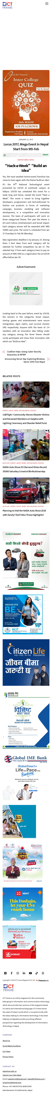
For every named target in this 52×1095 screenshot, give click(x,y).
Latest (11, 410)
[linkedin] (24, 973)
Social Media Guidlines (12, 1046)
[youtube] (30, 973)
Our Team (6, 1051)
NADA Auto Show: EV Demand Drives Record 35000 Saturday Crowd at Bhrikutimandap (25, 469)
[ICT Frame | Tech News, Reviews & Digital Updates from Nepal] (7, 7)
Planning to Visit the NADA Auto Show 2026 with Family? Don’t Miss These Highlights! (24, 513)
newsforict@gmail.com (17, 1079)
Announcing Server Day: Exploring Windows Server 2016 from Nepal (25, 361)
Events (5, 410)
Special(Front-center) (27, 410)
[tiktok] (36, 973)
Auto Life (6, 463)
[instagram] (18, 973)
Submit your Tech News (12, 1075)
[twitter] (5, 973)
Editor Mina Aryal (26, 159)
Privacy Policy (8, 1056)
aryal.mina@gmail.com (12, 1082)
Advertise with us (10, 1071)
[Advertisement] (26, 38)
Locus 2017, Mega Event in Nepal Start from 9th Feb (26, 147)
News (16, 410)
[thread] (43, 973)
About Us (6, 1040)
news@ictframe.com (36, 1079)
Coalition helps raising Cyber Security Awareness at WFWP (24, 353)
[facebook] (11, 973)
